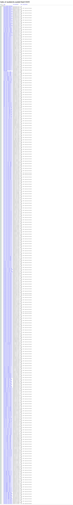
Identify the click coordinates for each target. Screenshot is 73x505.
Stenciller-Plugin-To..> (8, 423)
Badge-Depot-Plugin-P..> (8, 61)
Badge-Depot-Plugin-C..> (8, 37)
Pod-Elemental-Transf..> (8, 392)
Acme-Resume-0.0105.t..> (8, 17)
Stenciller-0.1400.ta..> (8, 422)
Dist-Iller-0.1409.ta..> (8, 113)
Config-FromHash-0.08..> (8, 78)
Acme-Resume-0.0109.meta (8, 25)
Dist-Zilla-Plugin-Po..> (8, 232)
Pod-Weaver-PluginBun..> (8, 406)
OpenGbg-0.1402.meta (7, 380)
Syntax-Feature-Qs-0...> (8, 461)
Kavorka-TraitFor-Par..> (8, 261)
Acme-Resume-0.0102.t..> (8, 10)
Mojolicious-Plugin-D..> (8, 359)
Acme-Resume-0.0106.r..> (8, 19)
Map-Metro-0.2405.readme (8, 271)
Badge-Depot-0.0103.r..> (8, 33)
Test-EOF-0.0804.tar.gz (8, 498)
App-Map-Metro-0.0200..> (8, 30)
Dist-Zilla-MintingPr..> (8, 166)
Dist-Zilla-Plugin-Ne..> (8, 220)
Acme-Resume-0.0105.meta (8, 16)
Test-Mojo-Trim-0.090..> (8, 499)
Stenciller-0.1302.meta (8, 418)
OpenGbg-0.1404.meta (7, 385)
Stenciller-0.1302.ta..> (8, 420)
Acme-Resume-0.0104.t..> (8, 15)
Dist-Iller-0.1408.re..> (8, 110)
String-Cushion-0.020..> (8, 430)
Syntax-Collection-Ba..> (8, 449)
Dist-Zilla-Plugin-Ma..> (8, 212)
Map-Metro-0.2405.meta (8, 270)
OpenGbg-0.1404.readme (8, 386)
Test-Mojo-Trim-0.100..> (8, 502)
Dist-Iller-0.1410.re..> (8, 115)
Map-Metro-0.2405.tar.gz (8, 272)
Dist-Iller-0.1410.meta (8, 114)
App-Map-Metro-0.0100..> (8, 28)
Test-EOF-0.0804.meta (8, 497)
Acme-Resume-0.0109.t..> (8, 27)
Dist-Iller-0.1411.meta (8, 116)
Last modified (15, 4)
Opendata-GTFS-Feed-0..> (8, 387)
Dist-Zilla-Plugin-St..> (8, 237)
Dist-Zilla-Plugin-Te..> (8, 246)
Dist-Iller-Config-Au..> (8, 119)
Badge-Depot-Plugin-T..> (8, 67)
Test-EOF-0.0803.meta (8, 494)
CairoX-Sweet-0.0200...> (8, 74)
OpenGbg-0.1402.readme (8, 381)
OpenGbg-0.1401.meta (7, 378)
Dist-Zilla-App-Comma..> (8, 162)
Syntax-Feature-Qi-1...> (8, 459)
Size (21, 4)
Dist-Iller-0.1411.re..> (8, 117)
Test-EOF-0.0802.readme (8, 493)
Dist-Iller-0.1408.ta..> (8, 111)
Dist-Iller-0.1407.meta (8, 107)
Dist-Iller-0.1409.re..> (8, 112)
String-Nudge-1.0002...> (8, 440)
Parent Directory (9, 5)
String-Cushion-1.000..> (8, 433)
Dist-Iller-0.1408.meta (8, 109)
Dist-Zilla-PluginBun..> (8, 256)
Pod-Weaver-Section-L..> (8, 416)
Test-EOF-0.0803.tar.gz (8, 496)
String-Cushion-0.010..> (8, 428)
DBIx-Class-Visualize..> (8, 102)
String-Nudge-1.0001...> (8, 437)
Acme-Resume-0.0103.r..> (8, 12)
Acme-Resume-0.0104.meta (8, 13)
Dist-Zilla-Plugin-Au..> (8, 180)
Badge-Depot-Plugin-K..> (8, 56)
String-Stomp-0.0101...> (8, 442)
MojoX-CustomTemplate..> (8, 342)
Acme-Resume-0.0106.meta (8, 18)
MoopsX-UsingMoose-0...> (8, 366)
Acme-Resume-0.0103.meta (8, 11)
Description (25, 4)
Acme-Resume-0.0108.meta (8, 23)
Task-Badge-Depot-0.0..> (8, 471)
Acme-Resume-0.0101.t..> (8, 8)
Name (4, 4)
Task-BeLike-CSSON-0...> (8, 475)
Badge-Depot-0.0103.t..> (8, 34)
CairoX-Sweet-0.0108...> (8, 71)
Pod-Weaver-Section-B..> (8, 411)
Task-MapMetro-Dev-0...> (8, 483)
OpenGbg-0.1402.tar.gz (8, 382)
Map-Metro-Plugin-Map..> (8, 273)
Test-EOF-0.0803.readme (8, 495)
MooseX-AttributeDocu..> (8, 373)
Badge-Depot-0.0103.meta (8, 32)
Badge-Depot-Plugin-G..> (8, 49)
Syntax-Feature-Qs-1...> (8, 468)
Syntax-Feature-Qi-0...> (8, 456)
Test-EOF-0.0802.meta (8, 492)
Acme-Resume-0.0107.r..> (8, 21)
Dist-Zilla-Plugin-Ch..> (8, 199)
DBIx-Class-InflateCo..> (8, 81)
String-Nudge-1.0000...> (8, 435)
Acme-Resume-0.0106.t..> (8, 20)
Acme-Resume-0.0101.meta (8, 6)
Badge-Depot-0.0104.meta (8, 35)
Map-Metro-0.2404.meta (8, 268)
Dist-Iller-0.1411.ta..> (8, 118)
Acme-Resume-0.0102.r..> (8, 9)
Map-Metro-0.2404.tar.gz (8, 269)
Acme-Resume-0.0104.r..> (8, 14)
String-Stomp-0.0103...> (8, 447)
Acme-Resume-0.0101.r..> (8, 7)
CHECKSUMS (5, 70)
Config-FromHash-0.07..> (8, 76)
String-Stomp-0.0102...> (8, 445)
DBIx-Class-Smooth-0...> (8, 83)
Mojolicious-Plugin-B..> (8, 345)
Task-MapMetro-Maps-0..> (8, 487)
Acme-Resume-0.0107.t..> (8, 22)
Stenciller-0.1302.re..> (8, 419)
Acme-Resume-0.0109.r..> (8, 26)
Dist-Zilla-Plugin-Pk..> (8, 225)
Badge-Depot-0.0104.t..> (8, 36)
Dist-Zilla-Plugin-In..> (8, 206)
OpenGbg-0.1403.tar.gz (8, 384)
